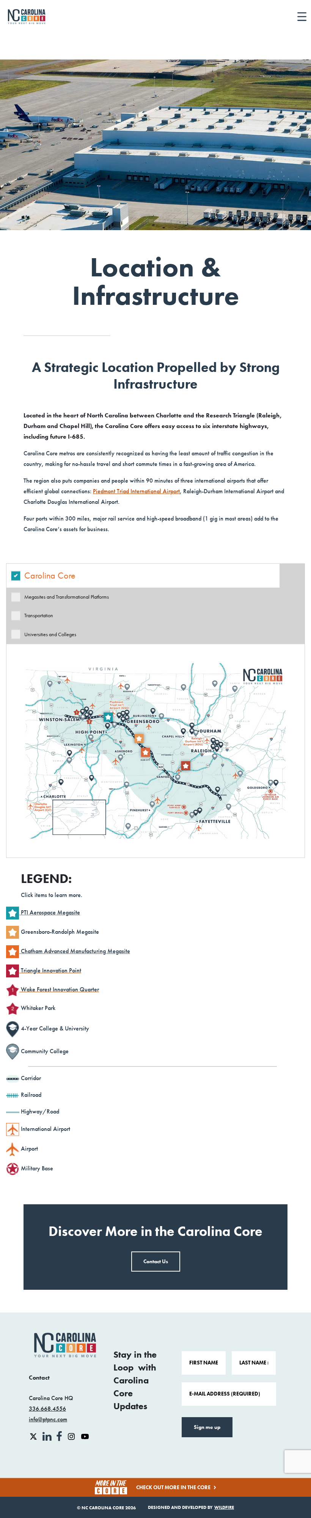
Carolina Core (49, 575)
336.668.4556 (47, 1408)
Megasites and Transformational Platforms (66, 597)
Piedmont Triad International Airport (136, 491)
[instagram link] (72, 1436)
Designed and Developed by (191, 1507)
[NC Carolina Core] (27, 16)
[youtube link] (85, 1436)
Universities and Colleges (50, 634)
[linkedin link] (47, 1436)
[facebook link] (60, 1436)
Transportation (38, 615)
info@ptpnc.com (48, 1419)
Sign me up (207, 1427)
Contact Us (155, 1261)
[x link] (34, 1436)
